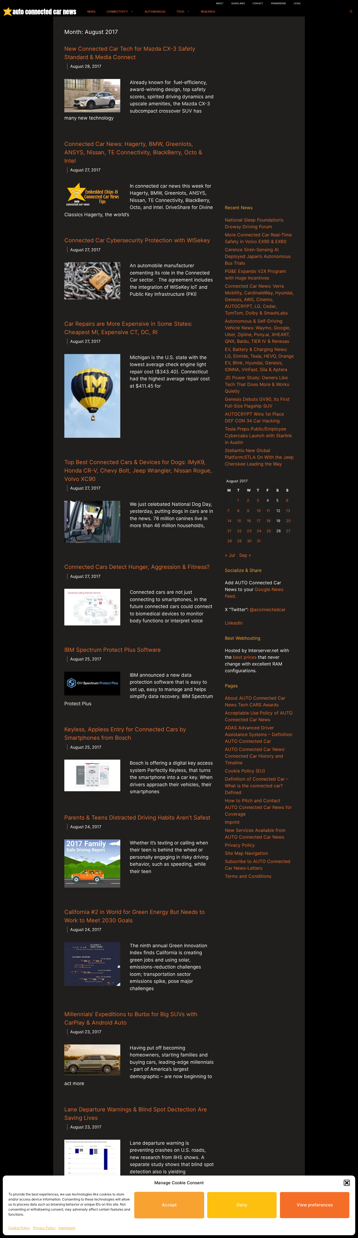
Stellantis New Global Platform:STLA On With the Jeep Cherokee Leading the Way (259, 457)
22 (239, 531)
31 (259, 541)
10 (259, 511)
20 (288, 521)
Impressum (66, 1228)
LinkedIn (233, 623)
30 (249, 541)
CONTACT (258, 3)
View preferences (315, 1204)
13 (288, 511)
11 (268, 511)
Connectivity (117, 11)
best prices (244, 657)
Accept (169, 1204)
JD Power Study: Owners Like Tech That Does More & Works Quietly (257, 384)
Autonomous (155, 11)
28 (229, 541)
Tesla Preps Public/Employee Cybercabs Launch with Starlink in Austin (258, 435)
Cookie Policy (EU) (245, 771)
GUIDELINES (238, 3)
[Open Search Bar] (351, 12)
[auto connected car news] (8, 12)
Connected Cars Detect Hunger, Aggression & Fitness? (136, 567)
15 (239, 521)
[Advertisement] (259, 112)
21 (229, 531)
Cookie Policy (19, 1228)
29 (239, 541)
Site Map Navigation (246, 853)
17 (258, 521)
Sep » (245, 555)
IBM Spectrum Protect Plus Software (112, 649)
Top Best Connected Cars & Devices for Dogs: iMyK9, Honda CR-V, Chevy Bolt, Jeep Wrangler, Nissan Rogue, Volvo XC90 (138, 470)
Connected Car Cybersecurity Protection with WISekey (137, 240)
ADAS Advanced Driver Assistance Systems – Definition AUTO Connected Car (258, 734)
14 (229, 521)
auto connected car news (44, 11)
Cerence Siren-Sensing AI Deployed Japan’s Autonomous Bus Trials (258, 256)
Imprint (232, 822)
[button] (347, 1183)
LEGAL (297, 3)
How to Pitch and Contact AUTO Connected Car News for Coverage (258, 807)
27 (288, 531)
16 (249, 521)
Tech (180, 11)
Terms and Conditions (248, 876)
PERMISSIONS (278, 3)
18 (268, 521)
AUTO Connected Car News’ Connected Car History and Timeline (255, 755)
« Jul (230, 555)
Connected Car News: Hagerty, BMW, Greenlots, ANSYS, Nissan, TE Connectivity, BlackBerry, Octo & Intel (133, 152)
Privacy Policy (44, 1228)
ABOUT (219, 3)
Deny (242, 1204)
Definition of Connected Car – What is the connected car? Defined (256, 785)
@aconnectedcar (268, 609)
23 (249, 531)
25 (269, 531)
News (91, 11)
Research (208, 11)
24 (259, 531)
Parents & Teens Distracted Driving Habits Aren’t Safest (137, 817)
